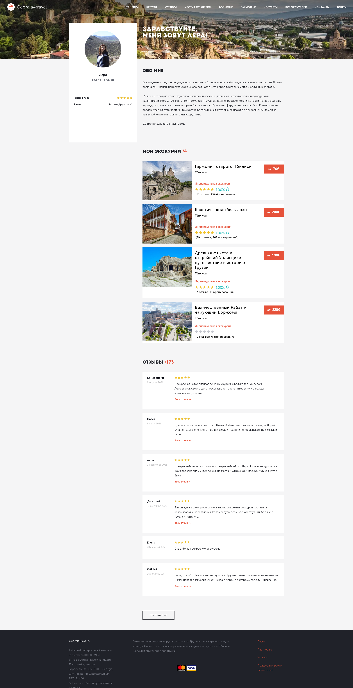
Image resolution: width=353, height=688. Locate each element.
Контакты (322, 7)
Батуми (151, 7)
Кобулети (271, 7)
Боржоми (226, 7)
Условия (263, 657)
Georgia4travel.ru (79, 641)
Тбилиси (132, 7)
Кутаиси (171, 7)
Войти (342, 7)
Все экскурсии (296, 7)
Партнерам (265, 649)
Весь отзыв (181, 399)
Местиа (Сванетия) (197, 7)
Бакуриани (248, 7)
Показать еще (158, 615)
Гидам (261, 641)
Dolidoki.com (76, 683)
